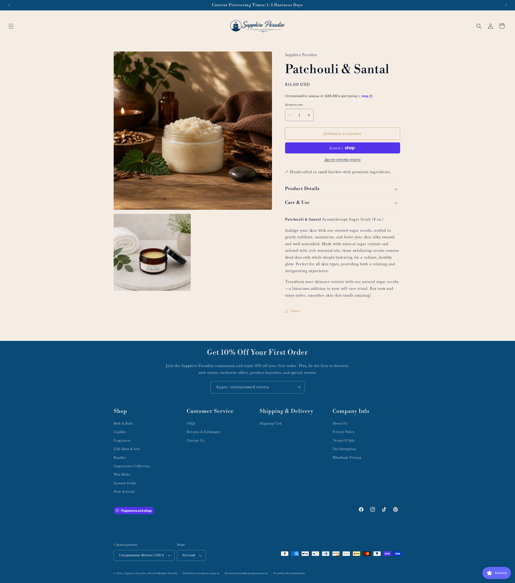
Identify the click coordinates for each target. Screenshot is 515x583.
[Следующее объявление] (506, 5)
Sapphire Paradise (135, 573)
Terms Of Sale (344, 440)
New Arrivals (124, 491)
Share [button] (295, 311)
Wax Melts (122, 474)
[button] (11, 26)
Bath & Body (123, 423)
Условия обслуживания (289, 573)
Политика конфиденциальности (246, 573)
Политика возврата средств (201, 573)
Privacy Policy (344, 432)
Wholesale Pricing (347, 457)
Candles (120, 432)
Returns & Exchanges (203, 432)
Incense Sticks (125, 483)
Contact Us (195, 440)
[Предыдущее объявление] (8, 5)
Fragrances (122, 440)
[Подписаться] (298, 387)
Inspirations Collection (132, 466)
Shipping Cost (271, 423)
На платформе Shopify (163, 573)
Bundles (120, 457)
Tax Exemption (344, 449)
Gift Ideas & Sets (127, 449)
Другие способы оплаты (342, 160)
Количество (294, 105)
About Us (340, 423)
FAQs (191, 423)
